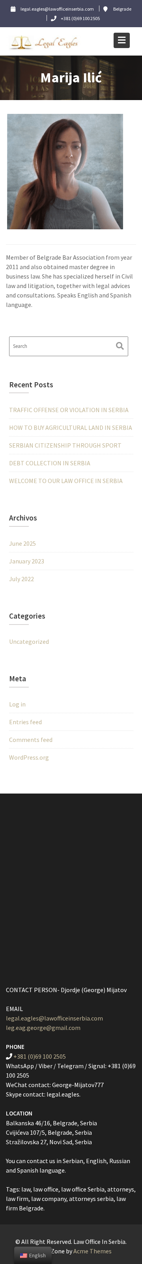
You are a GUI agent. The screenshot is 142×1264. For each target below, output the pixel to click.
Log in (17, 704)
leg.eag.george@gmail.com (43, 1028)
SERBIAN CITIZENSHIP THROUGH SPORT (65, 445)
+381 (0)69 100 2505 (39, 1056)
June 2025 (22, 543)
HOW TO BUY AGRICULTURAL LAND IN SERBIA (70, 427)
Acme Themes (92, 1251)
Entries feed (25, 722)
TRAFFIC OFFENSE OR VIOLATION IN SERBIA (69, 410)
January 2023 (26, 561)
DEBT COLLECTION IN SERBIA (49, 463)
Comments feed (30, 740)
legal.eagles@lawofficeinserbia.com (54, 1018)
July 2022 (21, 579)
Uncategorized (29, 641)
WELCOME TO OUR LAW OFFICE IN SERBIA (66, 481)
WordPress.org (29, 757)
